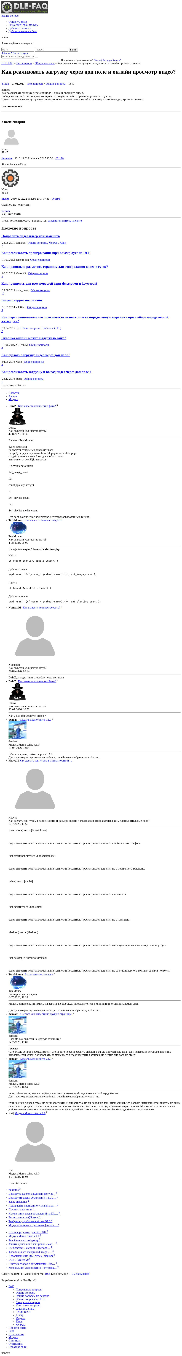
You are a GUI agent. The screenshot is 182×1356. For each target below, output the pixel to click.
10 (2, 293)
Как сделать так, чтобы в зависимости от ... (46, 760)
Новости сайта (17, 1327)
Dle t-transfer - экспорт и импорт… (30, 1247)
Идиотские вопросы (28, 1305)
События (14, 392)
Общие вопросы (45, 63)
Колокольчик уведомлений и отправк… (34, 1267)
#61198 (56, 198)
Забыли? (6, 53)
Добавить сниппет (20, 28)
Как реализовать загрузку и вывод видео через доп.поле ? (46, 372)
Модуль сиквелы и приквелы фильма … (34, 1225)
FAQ (11, 1286)
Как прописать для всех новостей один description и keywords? (49, 283)
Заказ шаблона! (19, 1201)
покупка (15, 1189)
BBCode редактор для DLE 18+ (28, 1232)
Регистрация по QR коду (25, 1217)
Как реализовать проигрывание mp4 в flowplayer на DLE (45, 253)
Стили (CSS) (23, 1311)
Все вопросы (24, 63)
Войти (73, 49)
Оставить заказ (18, 21)
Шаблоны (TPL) (25, 1308)
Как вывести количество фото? (37, 405)
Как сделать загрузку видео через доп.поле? (35, 355)
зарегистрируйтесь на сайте (65, 220)
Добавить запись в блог (23, 31)
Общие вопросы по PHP (30, 1299)
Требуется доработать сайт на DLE (30, 1221)
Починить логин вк (21, 1209)
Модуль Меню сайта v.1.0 (35, 719)
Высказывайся (80, 1273)
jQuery (19, 1315)
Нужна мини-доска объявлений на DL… (34, 1213)
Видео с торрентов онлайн (21, 300)
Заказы (13, 396)
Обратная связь (18, 1346)
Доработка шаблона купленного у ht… (33, 1193)
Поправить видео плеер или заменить (30, 236)
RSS (47, 1273)
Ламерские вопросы (28, 1302)
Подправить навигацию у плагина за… (33, 1205)
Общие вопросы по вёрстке (32, 1295)
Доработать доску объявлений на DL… (33, 1197)
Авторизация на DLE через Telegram (32, 1255)
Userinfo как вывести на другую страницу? (46, 1013)
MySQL (20, 1324)
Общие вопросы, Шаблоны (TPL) (40, 328)
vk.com (5, 211)
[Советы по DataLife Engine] (24, 12)
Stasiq (5, 83)
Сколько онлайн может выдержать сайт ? (33, 338)
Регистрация (20, 53)
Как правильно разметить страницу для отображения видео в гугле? (54, 266)
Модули (13, 399)
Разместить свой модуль (23, 24)
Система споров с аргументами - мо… (33, 1263)
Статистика (16, 1343)
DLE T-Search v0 (20, 1259)
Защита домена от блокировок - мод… (33, 1243)
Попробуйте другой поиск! (107, 60)
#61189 (59, 158)
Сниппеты (15, 1340)
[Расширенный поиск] (36, 57)
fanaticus (6, 158)
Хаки (19, 1321)
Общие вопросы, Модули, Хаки (47, 242)
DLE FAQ (7, 63)
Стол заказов (16, 1334)
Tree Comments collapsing (24, 1240)
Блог (11, 1330)
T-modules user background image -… (31, 1251)
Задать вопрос (9, 15)
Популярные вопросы (29, 1289)
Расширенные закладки (39, 974)
